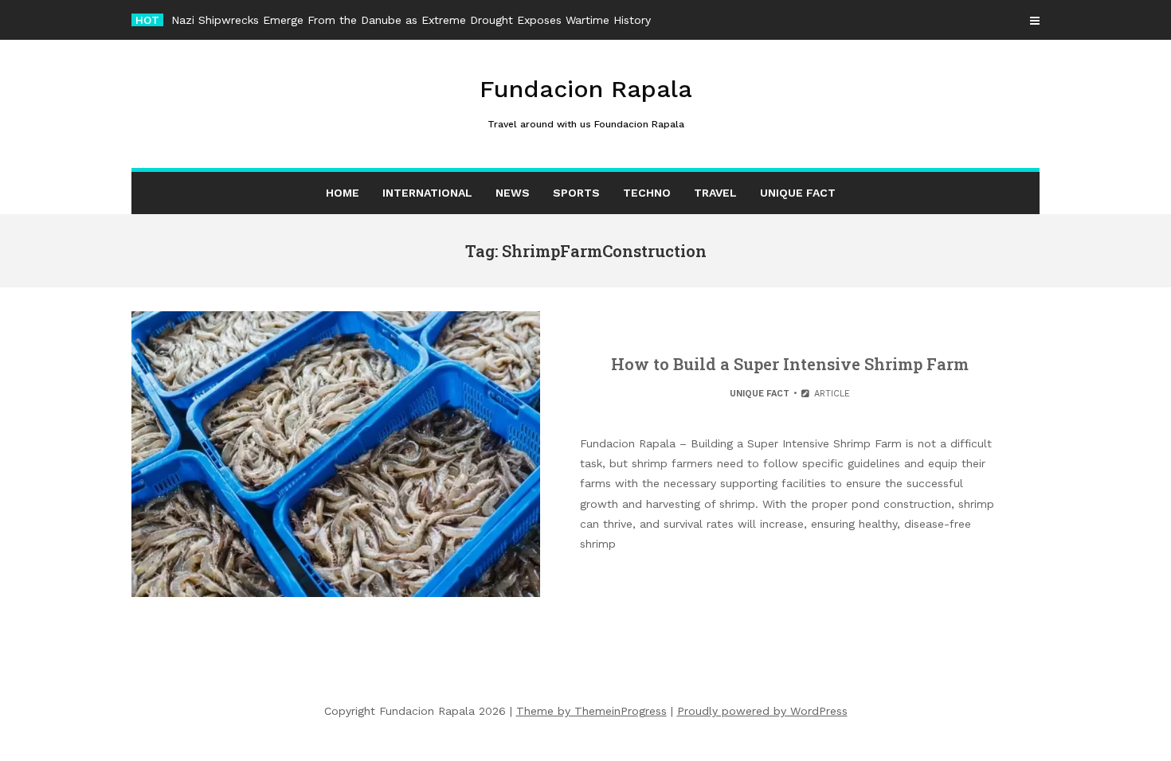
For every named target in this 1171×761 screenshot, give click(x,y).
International (427, 192)
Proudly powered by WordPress (762, 710)
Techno (647, 192)
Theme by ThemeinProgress (591, 710)
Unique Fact (798, 192)
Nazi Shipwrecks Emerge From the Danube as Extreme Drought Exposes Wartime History (411, 20)
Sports (576, 192)
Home (342, 192)
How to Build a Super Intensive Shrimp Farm (790, 363)
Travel (715, 192)
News (512, 192)
